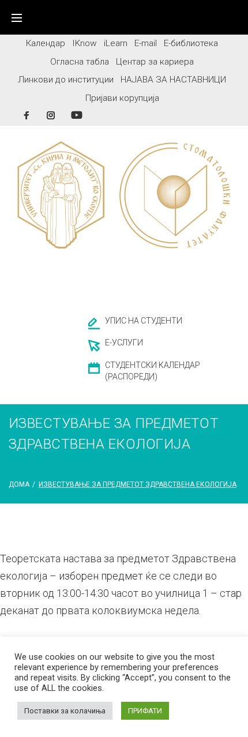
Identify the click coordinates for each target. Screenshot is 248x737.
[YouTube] (76, 115)
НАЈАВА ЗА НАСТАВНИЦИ (173, 79)
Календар (45, 43)
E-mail (145, 43)
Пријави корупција (122, 98)
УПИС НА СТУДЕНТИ (143, 320)
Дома (19, 484)
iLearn (115, 43)
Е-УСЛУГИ (124, 342)
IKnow (84, 43)
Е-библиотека (191, 43)
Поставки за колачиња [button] (65, 710)
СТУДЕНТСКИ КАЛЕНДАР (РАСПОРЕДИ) (152, 370)
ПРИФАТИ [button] (145, 710)
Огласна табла (79, 62)
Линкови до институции (66, 79)
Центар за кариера (155, 62)
